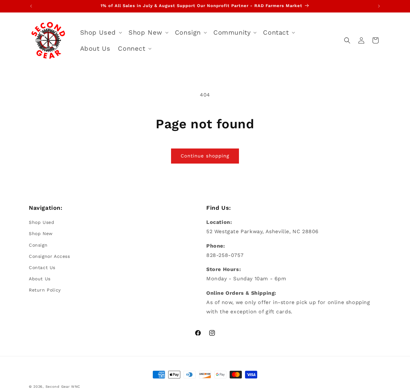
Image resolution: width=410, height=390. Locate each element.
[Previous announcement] (31, 6)
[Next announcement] (379, 6)
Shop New (41, 233)
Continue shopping (205, 156)
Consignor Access (49, 256)
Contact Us (42, 267)
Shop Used (41, 222)
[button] (100, 32)
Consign (38, 245)
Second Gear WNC (63, 387)
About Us (40, 278)
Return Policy (45, 289)
